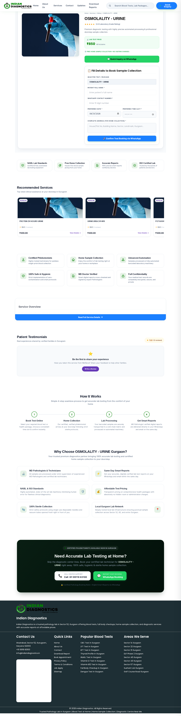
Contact (70, 5)
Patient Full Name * (96, 88)
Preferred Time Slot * (132, 109)
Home (36, 5)
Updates (81, 5)
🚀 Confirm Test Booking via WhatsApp (122, 138)
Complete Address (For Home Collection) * (107, 121)
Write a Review (90, 369)
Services (58, 5)
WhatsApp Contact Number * (100, 98)
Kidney (99, 13)
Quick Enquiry (167, 6)
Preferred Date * (95, 109)
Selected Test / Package (98, 77)
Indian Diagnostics (31, 618)
